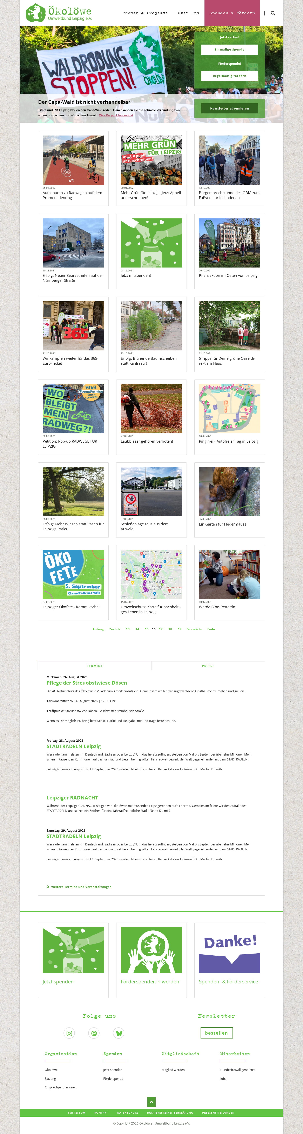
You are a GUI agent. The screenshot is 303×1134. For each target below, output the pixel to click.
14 (137, 629)
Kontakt (101, 1112)
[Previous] (29, 74)
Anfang (98, 629)
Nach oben (151, 1102)
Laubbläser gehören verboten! (147, 441)
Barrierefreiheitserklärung (170, 1112)
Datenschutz (127, 1112)
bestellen (216, 1033)
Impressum (76, 1112)
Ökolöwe (51, 1070)
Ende (211, 629)
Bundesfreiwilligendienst (237, 1070)
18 (170, 629)
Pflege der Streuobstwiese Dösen (87, 682)
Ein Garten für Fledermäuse (223, 524)
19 (180, 629)
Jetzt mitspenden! (136, 275)
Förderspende (113, 1078)
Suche (272, 9)
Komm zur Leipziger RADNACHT (153, 120)
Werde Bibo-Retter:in (217, 606)
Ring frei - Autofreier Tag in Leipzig (228, 441)
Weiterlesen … (73, 160)
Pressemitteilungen (218, 1112)
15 (147, 629)
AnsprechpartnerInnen (60, 1087)
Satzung (50, 1078)
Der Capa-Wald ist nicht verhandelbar (150, 120)
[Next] (273, 74)
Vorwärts (194, 629)
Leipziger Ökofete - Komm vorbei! (72, 606)
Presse (208, 666)
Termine (95, 666)
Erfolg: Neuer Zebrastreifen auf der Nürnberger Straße (73, 278)
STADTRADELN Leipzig (74, 746)
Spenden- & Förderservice (228, 981)
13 (128, 629)
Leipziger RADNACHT (72, 797)
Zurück (114, 629)
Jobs (223, 1078)
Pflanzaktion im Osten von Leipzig (228, 275)
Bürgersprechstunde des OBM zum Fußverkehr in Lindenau (229, 195)
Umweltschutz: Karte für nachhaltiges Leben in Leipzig (151, 609)
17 (161, 629)
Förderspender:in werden (150, 981)
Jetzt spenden (58, 981)
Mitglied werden (173, 1070)
